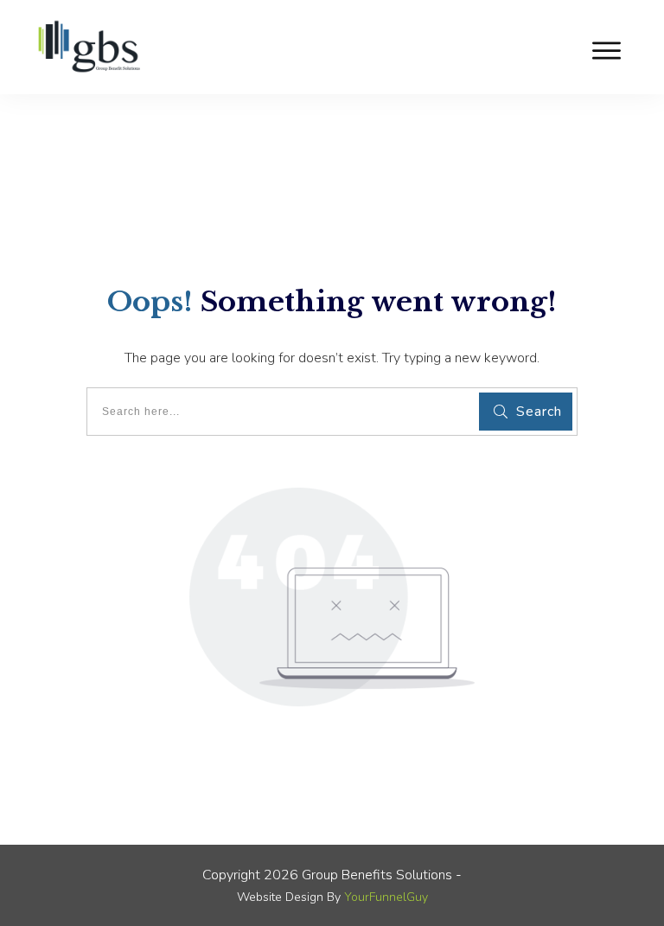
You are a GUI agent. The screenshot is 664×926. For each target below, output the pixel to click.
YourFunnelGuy (386, 897)
